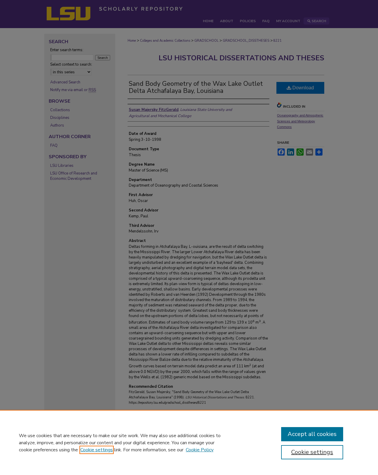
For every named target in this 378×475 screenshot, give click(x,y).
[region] (189, 442)
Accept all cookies (312, 434)
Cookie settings (96, 450)
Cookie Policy (200, 450)
